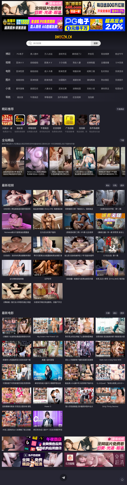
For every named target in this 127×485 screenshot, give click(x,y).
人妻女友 (48, 88)
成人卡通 (48, 71)
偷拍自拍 (34, 71)
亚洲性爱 (20, 71)
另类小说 (91, 88)
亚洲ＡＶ (20, 62)
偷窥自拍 (20, 80)
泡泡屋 (91, 97)
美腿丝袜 (77, 80)
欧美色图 (48, 80)
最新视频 (8, 185)
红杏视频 (77, 97)
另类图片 (119, 80)
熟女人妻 (77, 62)
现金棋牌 (105, 54)
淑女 (115, 313)
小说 (8, 88)
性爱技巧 (119, 88)
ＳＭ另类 (119, 62)
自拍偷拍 (34, 62)
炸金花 (91, 54)
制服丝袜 (77, 71)
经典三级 (91, 71)
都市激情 (20, 88)
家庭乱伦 (34, 88)
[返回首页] (122, 480)
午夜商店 (34, 97)
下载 (122, 140)
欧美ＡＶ (48, 62)
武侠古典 (63, 88)
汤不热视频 (63, 97)
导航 (8, 97)
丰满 (108, 313)
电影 (8, 71)
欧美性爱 (63, 71)
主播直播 (105, 62)
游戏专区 (63, 54)
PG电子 (20, 54)
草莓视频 (48, 97)
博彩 (8, 54)
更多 (122, 185)
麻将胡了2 (76, 54)
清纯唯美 (91, 80)
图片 (8, 80)
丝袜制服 (91, 62)
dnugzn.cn (63, 37)
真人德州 (34, 54)
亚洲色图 (34, 80)
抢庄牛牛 (119, 54)
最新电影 (8, 313)
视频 (8, 62)
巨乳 (115, 185)
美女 (108, 185)
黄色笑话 (105, 88)
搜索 (96, 43)
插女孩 (20, 97)
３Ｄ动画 (63, 62)
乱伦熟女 (105, 71)
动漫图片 (63, 80)
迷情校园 (77, 88)
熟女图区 (105, 80)
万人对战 (48, 54)
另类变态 (119, 71)
